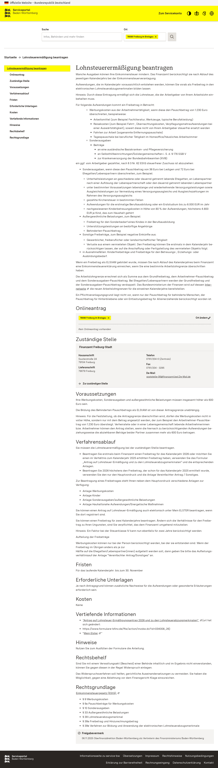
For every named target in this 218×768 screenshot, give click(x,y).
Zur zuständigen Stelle (95, 383)
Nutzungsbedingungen (199, 755)
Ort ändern (202, 317)
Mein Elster (92, 633)
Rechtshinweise (172, 755)
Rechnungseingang (157, 762)
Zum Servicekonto (170, 13)
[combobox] (82, 36)
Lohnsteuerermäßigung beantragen (45, 57)
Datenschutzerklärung (187, 762)
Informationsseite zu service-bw (100, 755)
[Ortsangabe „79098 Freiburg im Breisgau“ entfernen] (156, 37)
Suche (45, 29)
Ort (125, 29)
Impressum (152, 755)
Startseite (10, 57)
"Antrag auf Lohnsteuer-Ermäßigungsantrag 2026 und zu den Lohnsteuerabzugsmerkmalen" (142, 620)
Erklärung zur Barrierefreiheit (124, 762)
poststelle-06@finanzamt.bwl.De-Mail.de (168, 376)
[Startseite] (20, 13)
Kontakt (209, 762)
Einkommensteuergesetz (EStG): (98, 693)
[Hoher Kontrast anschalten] (189, 13)
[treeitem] (37, 68)
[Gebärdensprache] (204, 13)
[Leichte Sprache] (196, 13)
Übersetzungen (132, 755)
